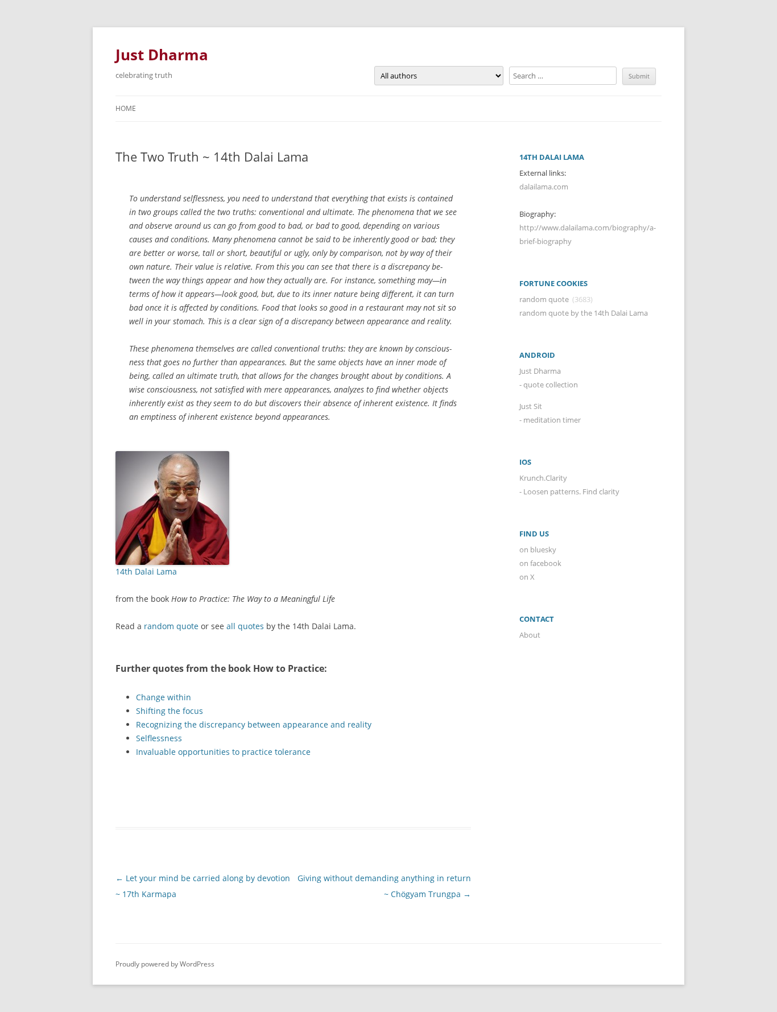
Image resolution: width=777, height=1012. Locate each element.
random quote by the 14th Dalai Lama (583, 313)
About (529, 635)
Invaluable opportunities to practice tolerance (223, 751)
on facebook (540, 563)
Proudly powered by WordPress (164, 964)
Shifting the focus (169, 710)
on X (527, 577)
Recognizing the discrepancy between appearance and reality (253, 724)
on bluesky (537, 549)
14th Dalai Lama (146, 571)
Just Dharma (161, 54)
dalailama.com (543, 186)
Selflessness (159, 738)
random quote (171, 626)
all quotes (245, 626)
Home (125, 108)
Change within (163, 697)
